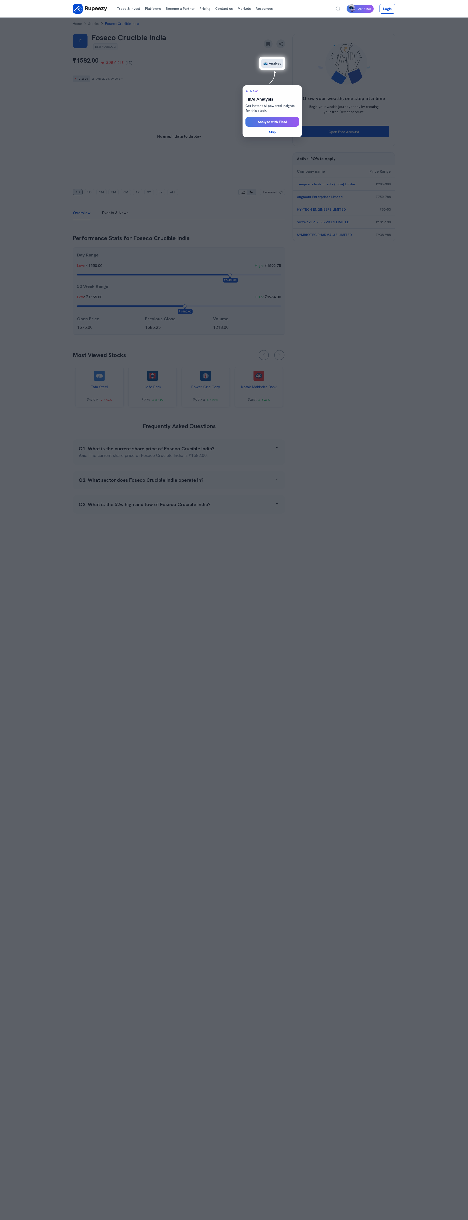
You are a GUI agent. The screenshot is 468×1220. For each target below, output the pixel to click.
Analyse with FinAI (272, 122)
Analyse (275, 63)
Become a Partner (180, 8)
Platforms (153, 8)
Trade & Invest (128, 8)
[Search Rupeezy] (338, 8)
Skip (272, 132)
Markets (244, 8)
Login (387, 9)
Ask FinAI (364, 9)
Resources (264, 8)
